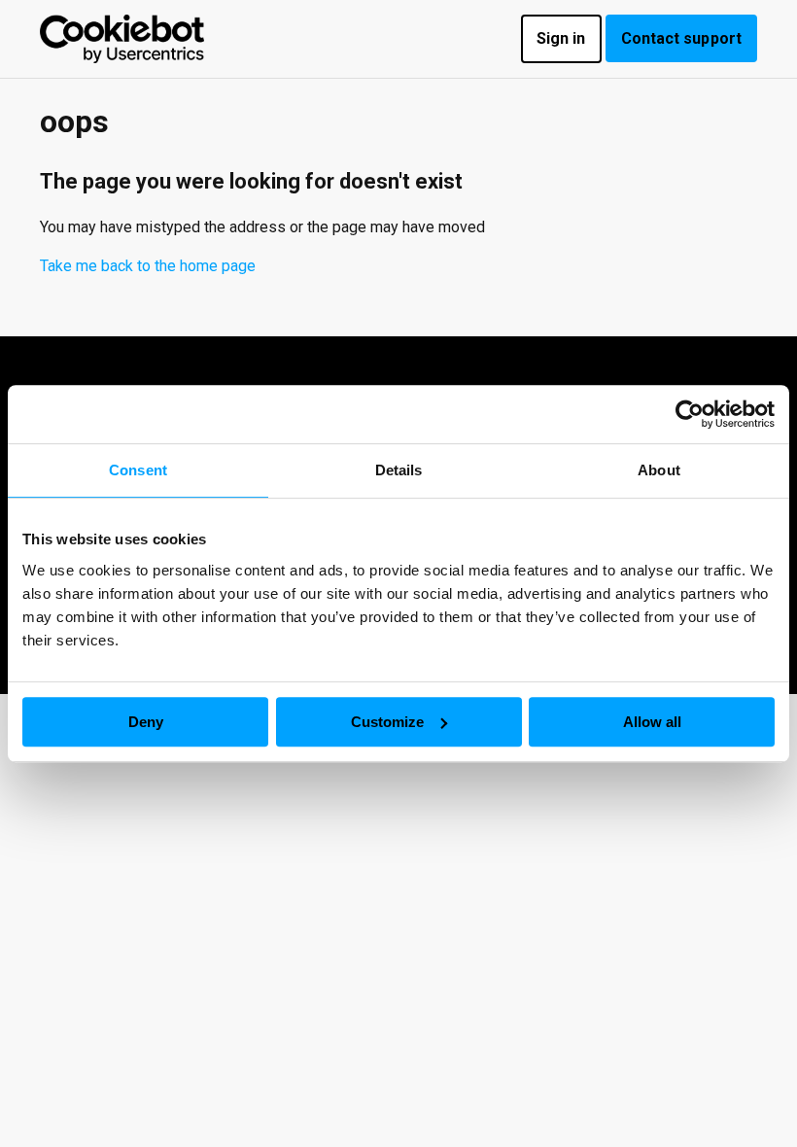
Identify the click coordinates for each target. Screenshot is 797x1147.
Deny (145, 721)
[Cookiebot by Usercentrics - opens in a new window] (690, 414)
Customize (387, 721)
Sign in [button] (561, 38)
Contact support (682, 38)
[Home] (122, 39)
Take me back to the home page (148, 266)
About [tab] (659, 470)
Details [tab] (399, 470)
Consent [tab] (138, 470)
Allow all (652, 721)
